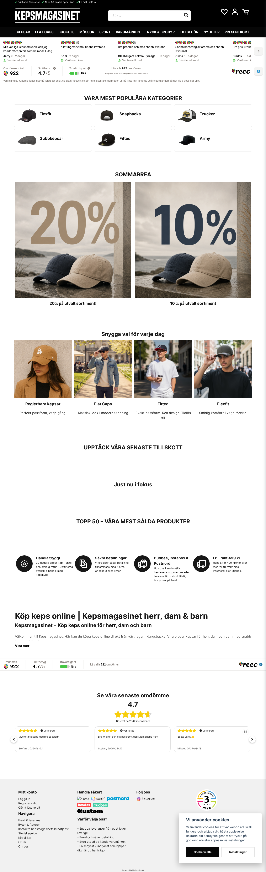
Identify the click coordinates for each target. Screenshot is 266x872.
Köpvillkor (24, 837)
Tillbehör (189, 32)
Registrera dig (27, 803)
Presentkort (237, 32)
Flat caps (44, 32)
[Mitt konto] (234, 12)
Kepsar (23, 32)
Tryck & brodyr (160, 32)
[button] (13, 739)
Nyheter (211, 32)
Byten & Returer (29, 824)
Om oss (23, 846)
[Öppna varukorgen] (245, 12)
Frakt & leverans (29, 820)
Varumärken (128, 32)
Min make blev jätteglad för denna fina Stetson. (204, 736)
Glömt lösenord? (29, 807)
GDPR (22, 842)
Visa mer (22, 646)
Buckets (66, 32)
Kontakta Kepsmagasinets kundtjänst (43, 829)
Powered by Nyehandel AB (133, 870)
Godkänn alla (203, 852)
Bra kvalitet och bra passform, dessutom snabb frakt (48, 736)
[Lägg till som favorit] (224, 12)
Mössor (86, 32)
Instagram (148, 798)
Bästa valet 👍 (106, 736)
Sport (105, 32)
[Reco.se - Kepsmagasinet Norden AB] (206, 800)
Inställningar (238, 852)
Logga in (24, 799)
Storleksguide (27, 833)
